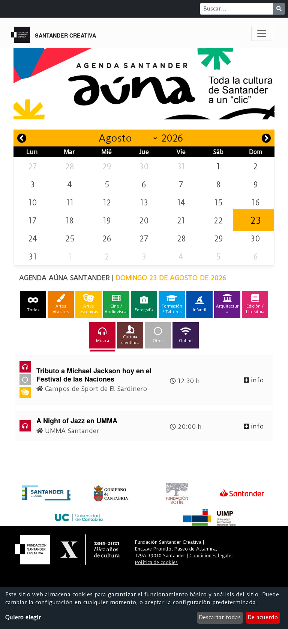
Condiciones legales (211, 555)
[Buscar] (279, 9)
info (256, 380)
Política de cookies (156, 562)
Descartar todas (220, 617)
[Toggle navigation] (261, 33)
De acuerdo (263, 617)
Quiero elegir (23, 617)
